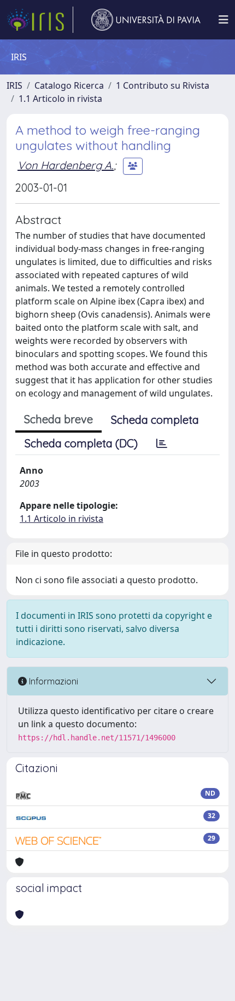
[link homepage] (40, 20)
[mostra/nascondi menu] (223, 19)
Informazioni (52, 681)
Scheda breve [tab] (58, 419)
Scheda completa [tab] (155, 420)
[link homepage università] (146, 20)
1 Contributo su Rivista (162, 85)
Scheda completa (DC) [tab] (81, 443)
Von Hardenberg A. (65, 165)
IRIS (14, 85)
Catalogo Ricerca (69, 85)
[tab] (162, 443)
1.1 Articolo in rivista (60, 99)
